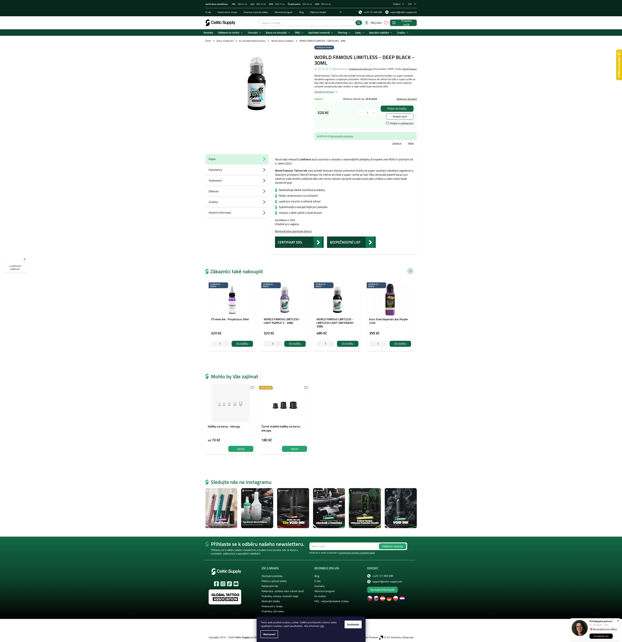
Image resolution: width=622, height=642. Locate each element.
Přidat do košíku (397, 108)
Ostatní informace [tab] (220, 212)
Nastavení (269, 634)
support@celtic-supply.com (387, 581)
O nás (208, 12)
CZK (410, 4)
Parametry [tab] (215, 170)
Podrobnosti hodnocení (360, 69)
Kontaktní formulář (382, 590)
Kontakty (319, 586)
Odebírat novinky (392, 546)
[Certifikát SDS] (299, 242)
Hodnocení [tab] (215, 180)
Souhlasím (353, 624)
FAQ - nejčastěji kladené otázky (331, 601)
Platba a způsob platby (274, 581)
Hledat (358, 22)
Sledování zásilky (270, 601)
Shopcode (408, 637)
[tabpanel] (230, 419)
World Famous (410, 69)
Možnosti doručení (407, 99)
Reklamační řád (269, 586)
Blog (301, 12)
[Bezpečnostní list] (351, 242)
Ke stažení (320, 596)
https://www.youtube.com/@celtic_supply (236, 583)
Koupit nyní (400, 116)
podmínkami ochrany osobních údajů (357, 552)
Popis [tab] (212, 159)
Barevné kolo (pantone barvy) (293, 231)
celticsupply (223, 583)
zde (322, 626)
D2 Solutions (394, 637)
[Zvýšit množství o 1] (374, 113)
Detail (241, 449)
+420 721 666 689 (382, 576)
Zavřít (333, 144)
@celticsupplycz (229, 583)
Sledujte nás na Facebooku (216, 583)
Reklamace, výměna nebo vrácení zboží (282, 591)
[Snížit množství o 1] (362, 113)
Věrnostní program (283, 12)
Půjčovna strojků (318, 12)
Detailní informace (324, 92)
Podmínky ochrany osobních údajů (279, 596)
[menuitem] (208, 32)
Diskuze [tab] (213, 191)
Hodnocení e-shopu (227, 12)
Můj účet (376, 22)
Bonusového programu (342, 136)
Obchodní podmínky (272, 576)
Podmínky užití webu (272, 611)
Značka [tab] (213, 202)
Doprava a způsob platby (256, 12)
